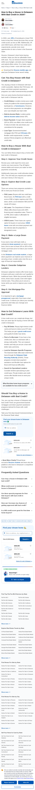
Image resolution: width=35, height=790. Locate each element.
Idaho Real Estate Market (24, 650)
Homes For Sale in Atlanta (8, 705)
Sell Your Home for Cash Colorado (24, 746)
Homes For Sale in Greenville (25, 703)
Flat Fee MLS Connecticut (25, 606)
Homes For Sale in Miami (24, 705)
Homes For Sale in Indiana (25, 684)
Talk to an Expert (18, 579)
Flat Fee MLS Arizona (6, 603)
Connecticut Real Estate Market (24, 641)
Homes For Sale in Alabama (8, 666)
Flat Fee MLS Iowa (23, 616)
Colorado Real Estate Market (8, 640)
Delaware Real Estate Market (8, 644)
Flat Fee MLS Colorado (7, 606)
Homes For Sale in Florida (8, 679)
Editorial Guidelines (6, 33)
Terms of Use (20, 778)
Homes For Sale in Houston (25, 700)
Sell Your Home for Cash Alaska (24, 737)
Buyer (8, 7)
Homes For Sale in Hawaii (8, 681)
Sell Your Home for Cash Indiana (24, 765)
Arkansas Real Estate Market (25, 634)
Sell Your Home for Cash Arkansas (24, 741)
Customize (17, 787)
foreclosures (20, 106)
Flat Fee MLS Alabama (7, 600)
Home (3, 7)
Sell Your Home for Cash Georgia (24, 755)
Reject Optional (9, 782)
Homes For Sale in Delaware (25, 674)
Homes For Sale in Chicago (8, 703)
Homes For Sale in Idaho (24, 681)
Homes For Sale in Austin (7, 720)
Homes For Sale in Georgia (25, 679)
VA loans (24, 133)
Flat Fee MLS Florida (6, 613)
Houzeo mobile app (21, 70)
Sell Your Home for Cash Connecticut (7, 751)
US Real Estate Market (7, 631)
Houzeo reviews (14, 462)
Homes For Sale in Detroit (7, 713)
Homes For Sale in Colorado (25, 671)
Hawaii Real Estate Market (25, 647)
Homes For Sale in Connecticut (6, 675)
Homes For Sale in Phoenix (8, 700)
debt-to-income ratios (12, 116)
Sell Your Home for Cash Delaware (24, 751)
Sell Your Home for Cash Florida (7, 755)
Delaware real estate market (16, 254)
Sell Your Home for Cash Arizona (7, 741)
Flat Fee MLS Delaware (24, 608)
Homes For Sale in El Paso (25, 720)
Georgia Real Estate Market (8, 647)
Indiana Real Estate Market (25, 653)
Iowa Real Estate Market (7, 650)
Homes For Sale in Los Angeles (7, 716)
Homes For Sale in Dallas (24, 723)
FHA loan (18, 197)
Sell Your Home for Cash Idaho (24, 760)
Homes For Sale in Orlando (25, 716)
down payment (14, 244)
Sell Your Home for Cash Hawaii (7, 760)
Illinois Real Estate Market (8, 653)
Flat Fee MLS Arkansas (24, 600)
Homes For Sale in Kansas (25, 687)
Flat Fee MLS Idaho (6, 619)
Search (8, 433)
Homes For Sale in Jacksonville (23, 709)
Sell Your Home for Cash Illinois (7, 765)
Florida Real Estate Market (25, 644)
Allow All (26, 782)
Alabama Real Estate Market (8, 634)
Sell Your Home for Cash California (7, 746)
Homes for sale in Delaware (24, 455)
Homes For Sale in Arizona (8, 668)
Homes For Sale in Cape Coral (7, 709)
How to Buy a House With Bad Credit (22, 7)
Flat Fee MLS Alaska (23, 597)
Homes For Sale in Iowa (7, 687)
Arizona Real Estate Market (8, 637)
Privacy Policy (29, 778)
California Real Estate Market (25, 637)
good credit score (24, 331)
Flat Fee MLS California (24, 603)
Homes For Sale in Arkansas (25, 668)
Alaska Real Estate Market (25, 631)
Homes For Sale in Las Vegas (26, 713)
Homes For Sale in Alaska (25, 666)
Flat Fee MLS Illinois (23, 619)
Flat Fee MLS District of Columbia (7, 609)
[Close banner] (32, 781)
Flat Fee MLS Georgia (24, 613)
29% (12, 38)
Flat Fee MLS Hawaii (6, 616)
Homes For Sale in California (8, 671)
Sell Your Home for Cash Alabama (7, 737)
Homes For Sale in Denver (8, 723)
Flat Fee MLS (4, 597)
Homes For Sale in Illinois (7, 684)
